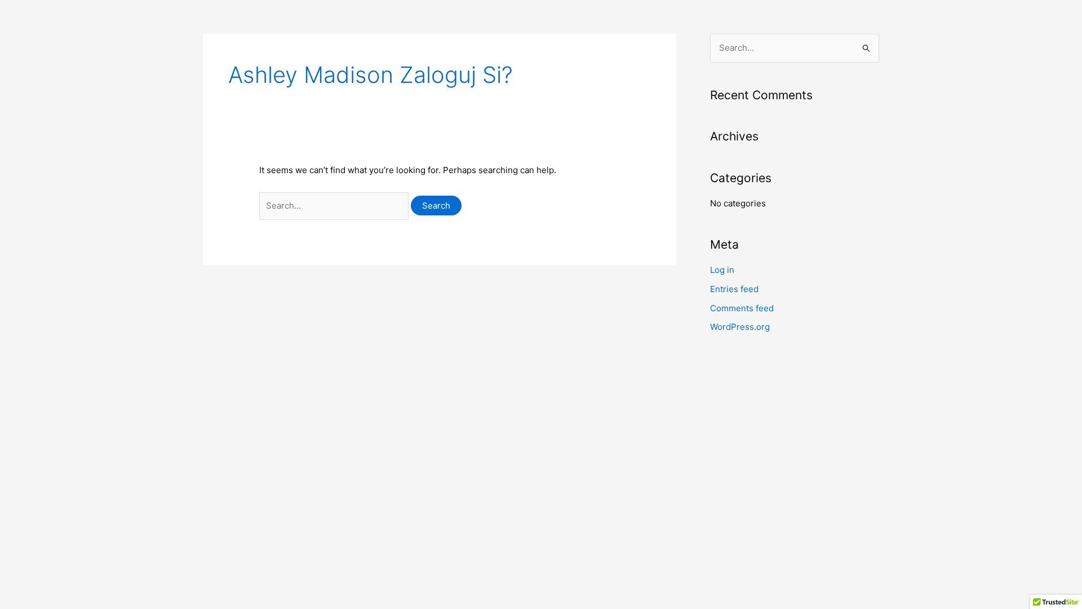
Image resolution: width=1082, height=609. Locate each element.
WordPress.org (740, 326)
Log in (722, 269)
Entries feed (734, 289)
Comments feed (742, 308)
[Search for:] (335, 205)
